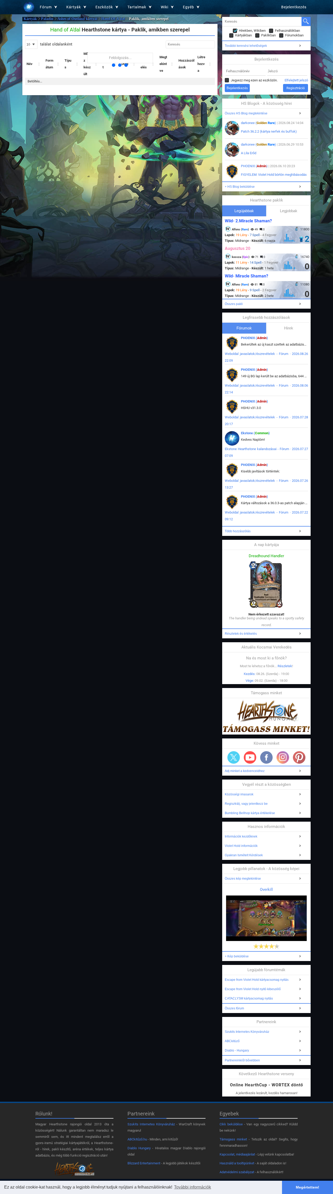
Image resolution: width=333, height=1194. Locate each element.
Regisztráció (295, 88)
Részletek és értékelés (241, 633)
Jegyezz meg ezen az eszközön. (254, 80)
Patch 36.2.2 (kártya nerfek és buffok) (269, 131)
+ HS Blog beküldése (240, 187)
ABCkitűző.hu (137, 1139)
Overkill (266, 889)
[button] (39, 64)
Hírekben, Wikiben (252, 31)
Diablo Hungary (139, 1148)
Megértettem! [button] (307, 1187)
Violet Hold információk (241, 846)
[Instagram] (283, 757)
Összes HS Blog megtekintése (246, 113)
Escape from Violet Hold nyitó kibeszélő (253, 989)
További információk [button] (192, 1187)
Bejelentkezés (293, 7)
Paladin (47, 19)
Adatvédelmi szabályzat (237, 1172)
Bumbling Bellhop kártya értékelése (250, 813)
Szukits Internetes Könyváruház (247, 1032)
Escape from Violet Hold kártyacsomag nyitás (257, 980)
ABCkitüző (232, 1041)
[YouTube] (250, 757)
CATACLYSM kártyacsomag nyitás (249, 998)
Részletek (285, 666)
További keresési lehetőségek (246, 46)
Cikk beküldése (231, 1124)
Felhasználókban (287, 31)
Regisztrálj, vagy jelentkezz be (246, 804)
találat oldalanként (55, 44)
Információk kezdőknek (241, 836)
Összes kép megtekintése (243, 878)
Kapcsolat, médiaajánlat (237, 1154)
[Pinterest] (299, 757)
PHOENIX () (254, 166)
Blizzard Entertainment (143, 1163)
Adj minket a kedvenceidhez (245, 771)
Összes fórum (234, 1008)
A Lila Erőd (248, 153)
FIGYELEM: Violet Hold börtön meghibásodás (274, 175)
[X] (233, 757)
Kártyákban (243, 35)
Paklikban (268, 35)
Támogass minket (233, 1139)
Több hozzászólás (238, 531)
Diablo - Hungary (237, 1050)
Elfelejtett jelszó (296, 80)
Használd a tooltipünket (237, 1163)
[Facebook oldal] (266, 757)
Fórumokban (294, 35)
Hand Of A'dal (113, 19)
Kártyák (30, 19)
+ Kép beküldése (237, 956)
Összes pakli (234, 304)
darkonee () (258, 123)
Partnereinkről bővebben (242, 1060)
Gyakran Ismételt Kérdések (244, 855)
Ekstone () (255, 433)
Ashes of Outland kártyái (77, 19)
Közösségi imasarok (239, 794)
